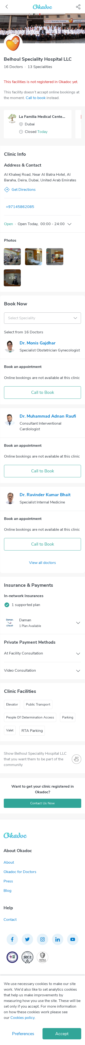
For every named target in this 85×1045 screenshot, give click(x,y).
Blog (7, 890)
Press (8, 881)
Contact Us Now (42, 803)
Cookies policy (22, 1017)
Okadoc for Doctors (20, 871)
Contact (10, 919)
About (9, 862)
